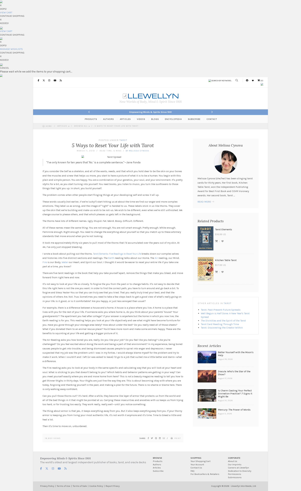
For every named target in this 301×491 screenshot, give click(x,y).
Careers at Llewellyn (238, 467)
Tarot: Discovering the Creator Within (222, 327)
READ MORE (204, 201)
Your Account (197, 464)
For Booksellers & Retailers (204, 474)
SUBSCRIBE (194, 119)
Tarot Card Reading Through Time (220, 324)
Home (49, 126)
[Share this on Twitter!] (152, 438)
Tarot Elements (223, 229)
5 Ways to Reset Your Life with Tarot (116, 126)
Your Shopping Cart (200, 461)
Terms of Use (63, 486)
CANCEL (4, 67)
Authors (157, 464)
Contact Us (196, 467)
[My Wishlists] (253, 80)
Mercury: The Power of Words (234, 409)
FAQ (192, 471)
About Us (232, 461)
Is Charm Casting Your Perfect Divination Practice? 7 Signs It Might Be (235, 393)
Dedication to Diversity (239, 471)
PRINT (177, 438)
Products (157, 461)
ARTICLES (125, 119)
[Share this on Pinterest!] (156, 438)
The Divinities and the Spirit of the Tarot (223, 320)
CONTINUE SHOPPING (12, 15)
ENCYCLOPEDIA (173, 119)
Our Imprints (234, 464)
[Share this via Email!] (164, 438)
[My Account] (247, 80)
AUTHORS (108, 119)
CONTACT (212, 119)
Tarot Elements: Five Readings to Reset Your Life (117, 253)
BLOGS (155, 119)
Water (65, 262)
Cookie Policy (96, 486)
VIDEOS (141, 119)
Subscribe (158, 471)
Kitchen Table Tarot (226, 260)
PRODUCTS (91, 119)
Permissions (234, 474)
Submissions (235, 477)
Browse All (81, 126)
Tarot (228, 303)
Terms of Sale (80, 486)
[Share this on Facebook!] (148, 438)
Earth (111, 257)
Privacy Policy (47, 486)
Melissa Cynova (139, 150)
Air (156, 257)
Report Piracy (113, 486)
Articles (62, 126)
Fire (44, 262)
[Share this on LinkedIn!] (160, 438)
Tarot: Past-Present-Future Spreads (220, 309)
